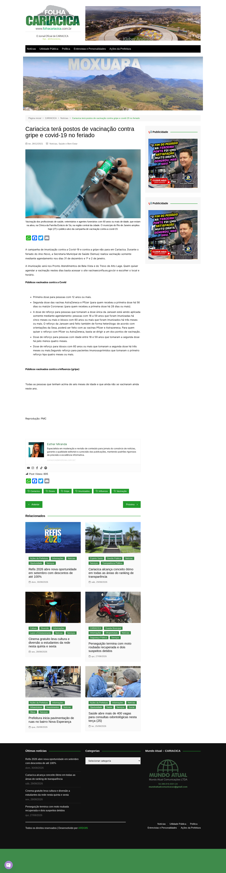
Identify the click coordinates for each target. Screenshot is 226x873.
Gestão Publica (114, 558)
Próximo (130, 504)
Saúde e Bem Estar (68, 143)
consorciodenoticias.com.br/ (61, 460)
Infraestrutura (111, 633)
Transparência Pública (112, 563)
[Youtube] (28, 468)
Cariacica (35, 491)
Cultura (33, 628)
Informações (57, 558)
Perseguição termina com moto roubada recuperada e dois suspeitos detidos (110, 647)
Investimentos (52, 707)
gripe (66, 491)
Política (66, 49)
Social (131, 707)
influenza (103, 491)
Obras (33, 712)
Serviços (50, 563)
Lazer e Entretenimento (40, 633)
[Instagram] (32, 468)
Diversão (45, 628)
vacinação (122, 491)
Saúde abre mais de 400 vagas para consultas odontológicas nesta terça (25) (113, 717)
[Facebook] (37, 468)
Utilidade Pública (49, 49)
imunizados (84, 491)
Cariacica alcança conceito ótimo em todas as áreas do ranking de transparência (111, 573)
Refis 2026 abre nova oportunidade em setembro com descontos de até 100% (53, 573)
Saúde (109, 707)
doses (52, 491)
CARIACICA (95, 628)
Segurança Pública (98, 637)
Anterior (35, 504)
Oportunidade (36, 563)
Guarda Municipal (113, 628)
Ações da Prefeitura (120, 49)
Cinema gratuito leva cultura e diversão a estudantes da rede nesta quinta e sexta (49, 642)
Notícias (31, 49)
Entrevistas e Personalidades (90, 49)
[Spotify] (45, 468)
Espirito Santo (96, 558)
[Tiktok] (41, 468)
